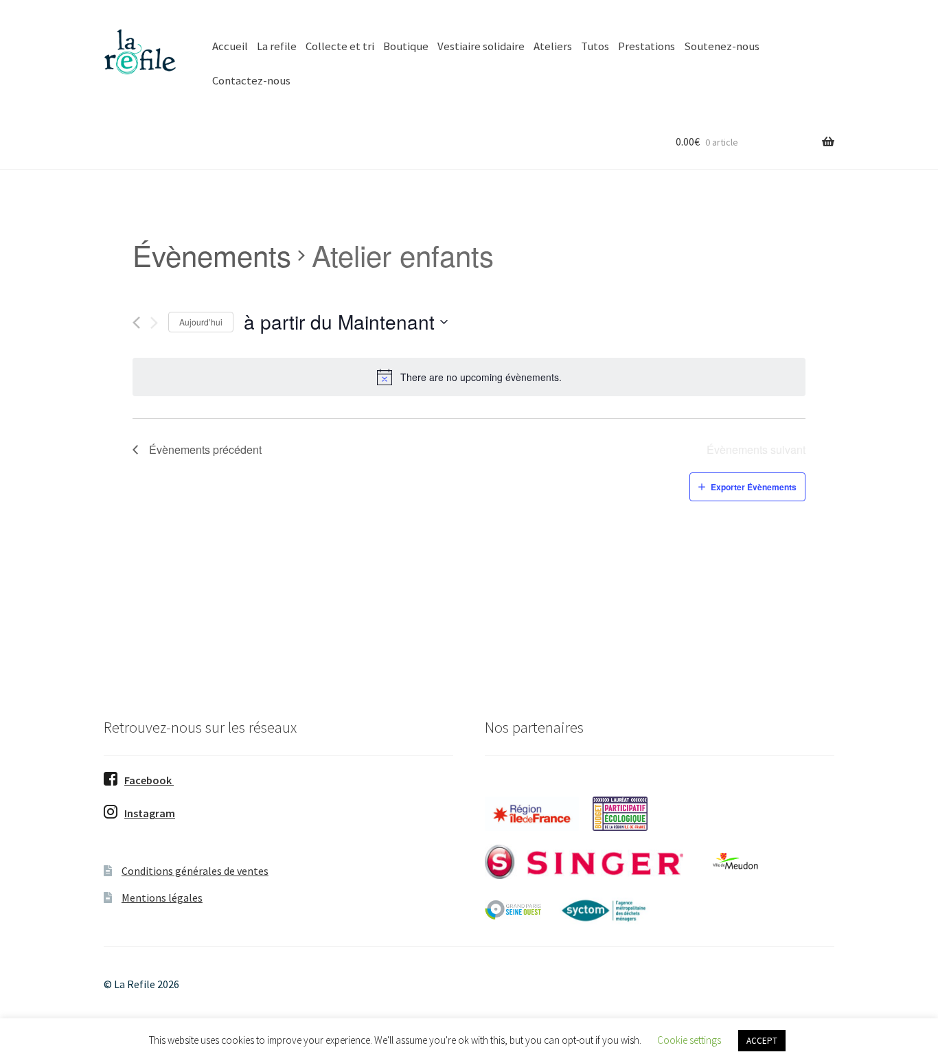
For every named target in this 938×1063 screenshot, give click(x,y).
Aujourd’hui (200, 322)
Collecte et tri (340, 46)
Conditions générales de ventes (195, 871)
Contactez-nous (251, 80)
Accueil (230, 46)
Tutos (595, 46)
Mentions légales (162, 897)
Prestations (646, 46)
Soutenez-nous (721, 46)
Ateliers (553, 46)
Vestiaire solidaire (481, 46)
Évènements (212, 255)
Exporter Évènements (754, 487)
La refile (277, 46)
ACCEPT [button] (761, 1041)
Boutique (405, 46)
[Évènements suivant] (154, 323)
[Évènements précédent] (136, 323)
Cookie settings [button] (689, 1040)
